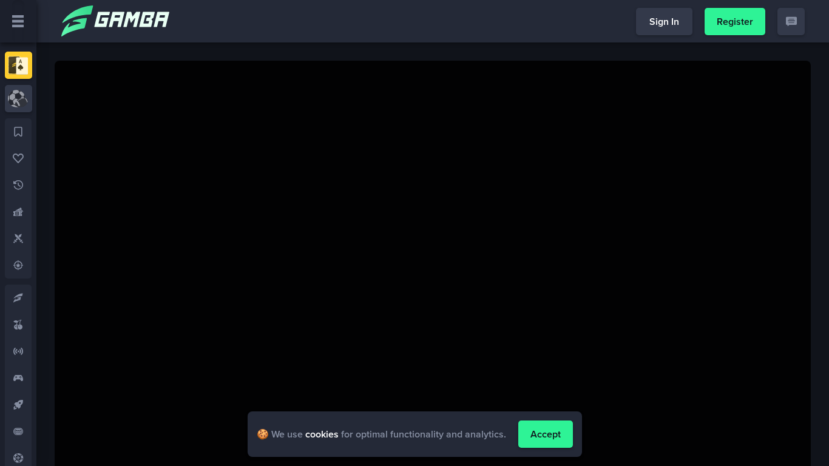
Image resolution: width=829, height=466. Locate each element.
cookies (322, 434)
